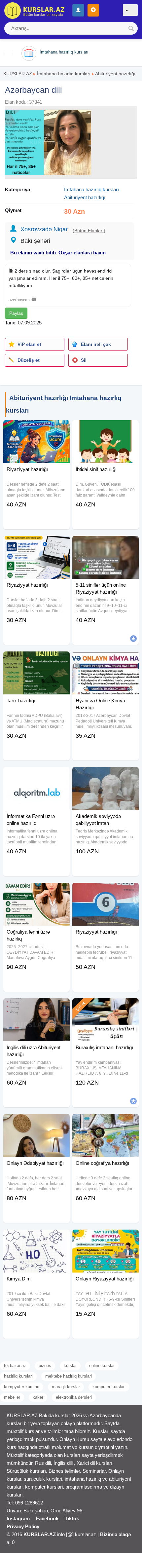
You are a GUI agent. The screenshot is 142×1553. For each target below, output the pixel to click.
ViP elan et (29, 344)
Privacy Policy (23, 1526)
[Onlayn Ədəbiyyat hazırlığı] (36, 1122)
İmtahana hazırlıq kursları (63, 73)
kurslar (70, 1365)
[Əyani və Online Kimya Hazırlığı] (105, 659)
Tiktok (72, 1518)
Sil (84, 360)
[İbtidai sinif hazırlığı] (105, 428)
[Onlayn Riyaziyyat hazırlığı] (105, 1238)
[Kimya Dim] (36, 1238)
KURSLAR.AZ (17, 73)
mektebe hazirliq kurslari (68, 1376)
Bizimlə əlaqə (115, 1534)
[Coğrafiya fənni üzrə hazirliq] (36, 891)
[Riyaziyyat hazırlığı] (36, 428)
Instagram (18, 1518)
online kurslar (102, 1365)
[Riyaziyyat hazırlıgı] (105, 891)
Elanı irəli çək (96, 344)
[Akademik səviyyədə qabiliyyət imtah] (105, 775)
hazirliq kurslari (18, 1376)
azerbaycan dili (22, 300)
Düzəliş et (29, 360)
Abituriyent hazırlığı (115, 73)
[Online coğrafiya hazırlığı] (105, 1122)
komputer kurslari (108, 1386)
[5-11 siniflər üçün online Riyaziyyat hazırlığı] (105, 544)
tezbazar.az (15, 1365)
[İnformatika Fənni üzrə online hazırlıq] (36, 775)
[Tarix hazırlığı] (36, 659)
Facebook (47, 1518)
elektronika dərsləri (74, 1397)
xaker (38, 1397)
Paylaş (16, 313)
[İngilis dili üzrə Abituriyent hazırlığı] (36, 1006)
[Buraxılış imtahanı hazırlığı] (105, 1006)
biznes (45, 1365)
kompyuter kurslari (21, 1386)
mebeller (12, 1397)
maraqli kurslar (66, 1386)
